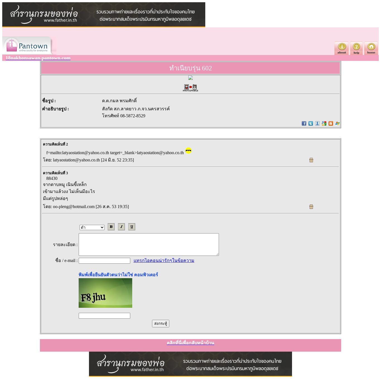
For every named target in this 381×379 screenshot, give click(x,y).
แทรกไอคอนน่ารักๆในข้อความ (164, 260)
